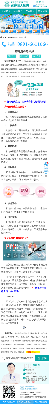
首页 (5, 37)
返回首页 (6, 11)
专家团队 (30, 11)
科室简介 (18, 11)
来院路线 (42, 11)
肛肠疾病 (13, 37)
